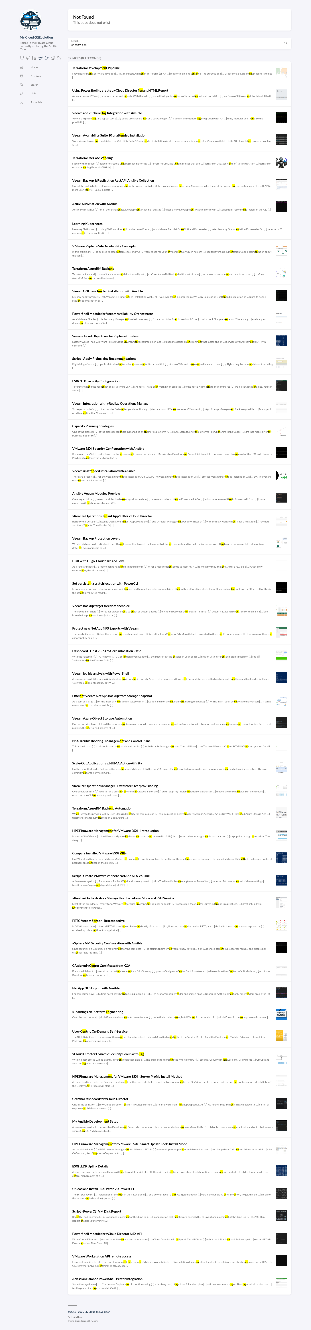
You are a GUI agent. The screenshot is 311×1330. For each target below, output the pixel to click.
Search (74, 41)
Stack (77, 1320)
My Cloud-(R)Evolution (36, 37)
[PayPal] (46, 59)
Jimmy (95, 1320)
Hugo (79, 1317)
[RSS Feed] (59, 59)
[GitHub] (28, 59)
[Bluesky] (22, 59)
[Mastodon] (40, 59)
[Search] (285, 43)
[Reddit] (53, 59)
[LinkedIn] (34, 59)
